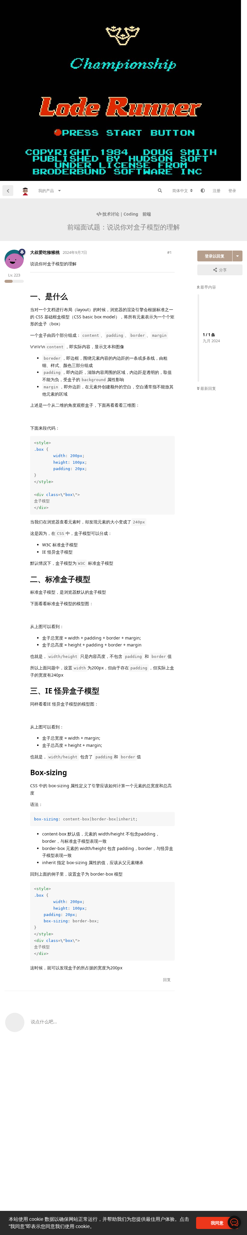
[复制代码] (169, 441)
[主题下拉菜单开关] (237, 256)
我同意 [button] (217, 1223)
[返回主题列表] (7, 190)
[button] (97, 1227)
